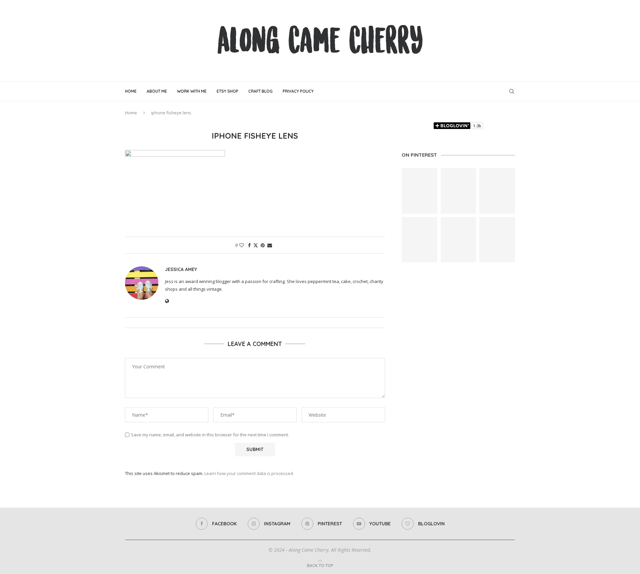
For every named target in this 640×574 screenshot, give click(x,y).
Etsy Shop (227, 91)
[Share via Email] (269, 245)
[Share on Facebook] (249, 245)
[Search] (511, 91)
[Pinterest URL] (419, 190)
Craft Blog (260, 91)
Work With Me (192, 91)
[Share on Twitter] (255, 245)
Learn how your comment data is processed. (249, 473)
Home (131, 91)
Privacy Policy (298, 91)
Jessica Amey (181, 269)
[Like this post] (241, 245)
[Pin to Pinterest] (263, 245)
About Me (157, 91)
